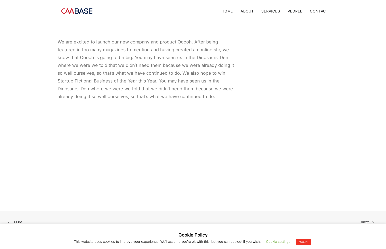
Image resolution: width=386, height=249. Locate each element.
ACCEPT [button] (303, 241)
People (295, 11)
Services (270, 11)
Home (227, 11)
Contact (319, 11)
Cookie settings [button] (278, 241)
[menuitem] (229, 11)
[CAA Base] (77, 11)
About (247, 11)
